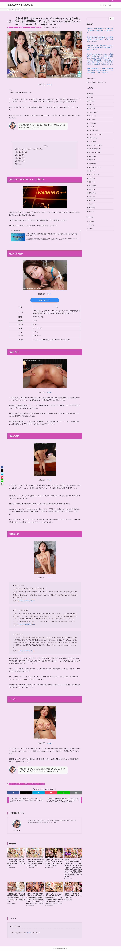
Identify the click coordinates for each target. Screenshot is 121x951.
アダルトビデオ (12, 27)
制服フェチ (92, 171)
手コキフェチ (92, 185)
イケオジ (16, 830)
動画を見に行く (44, 300)
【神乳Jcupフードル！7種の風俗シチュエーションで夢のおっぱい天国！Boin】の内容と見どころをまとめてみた (100, 47)
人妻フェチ (25, 27)
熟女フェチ (38, 27)
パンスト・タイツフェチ (96, 134)
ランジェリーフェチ (94, 152)
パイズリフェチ (93, 130)
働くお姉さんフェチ (94, 167)
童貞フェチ (92, 204)
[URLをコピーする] (76, 792)
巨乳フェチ (32, 27)
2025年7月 (92, 228)
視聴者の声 (20, 161)
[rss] (110, 1)
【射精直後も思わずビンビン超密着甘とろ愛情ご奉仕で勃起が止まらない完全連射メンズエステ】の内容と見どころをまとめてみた (100, 70)
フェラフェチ (92, 141)
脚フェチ (91, 211)
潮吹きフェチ (92, 193)
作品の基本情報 (22, 152)
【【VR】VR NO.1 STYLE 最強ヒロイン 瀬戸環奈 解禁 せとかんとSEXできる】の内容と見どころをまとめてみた (100, 39)
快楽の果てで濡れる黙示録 (20, 5)
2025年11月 (92, 221)
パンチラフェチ (93, 137)
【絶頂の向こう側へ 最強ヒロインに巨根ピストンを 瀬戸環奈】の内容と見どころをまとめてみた (100, 30)
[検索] (112, 1)
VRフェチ (20, 27)
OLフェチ (91, 97)
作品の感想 (20, 158)
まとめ (19, 164)
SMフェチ (92, 101)
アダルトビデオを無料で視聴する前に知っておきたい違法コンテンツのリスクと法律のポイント (52, 235)
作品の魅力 (20, 155)
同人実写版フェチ (94, 174)
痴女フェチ (92, 200)
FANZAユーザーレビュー (27, 601)
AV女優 (91, 93)
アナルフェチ (92, 115)
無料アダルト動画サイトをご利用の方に (30, 149)
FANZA (49, 84)
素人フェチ (92, 207)
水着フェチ (92, 189)
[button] (13, 792)
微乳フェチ (92, 182)
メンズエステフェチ (94, 149)
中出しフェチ (92, 156)
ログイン (28, 932)
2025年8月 (92, 225)
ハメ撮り (91, 127)
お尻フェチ (92, 108)
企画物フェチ (92, 163)
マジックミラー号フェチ (96, 145)
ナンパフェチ (92, 119)
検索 (111, 18)
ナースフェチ (92, 123)
